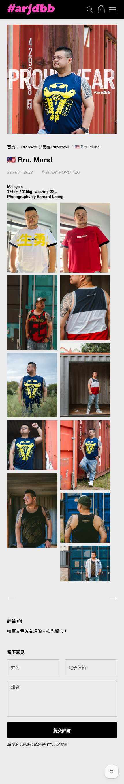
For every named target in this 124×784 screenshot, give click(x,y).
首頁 (11, 147)
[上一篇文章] (10, 599)
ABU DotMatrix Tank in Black (81, 611)
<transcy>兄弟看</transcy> (44, 147)
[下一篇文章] (113, 599)
